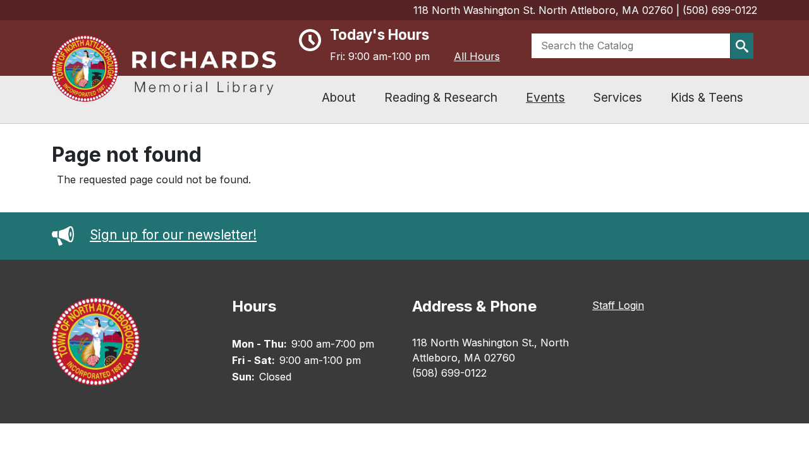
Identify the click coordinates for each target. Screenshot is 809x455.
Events (545, 97)
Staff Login (618, 305)
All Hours (477, 56)
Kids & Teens (707, 97)
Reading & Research (440, 97)
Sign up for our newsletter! (173, 235)
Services (617, 97)
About (339, 97)
